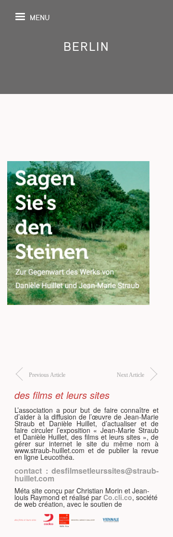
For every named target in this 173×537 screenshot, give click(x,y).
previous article (47, 375)
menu (39, 17)
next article (130, 375)
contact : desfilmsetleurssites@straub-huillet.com (86, 474)
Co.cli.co (117, 497)
